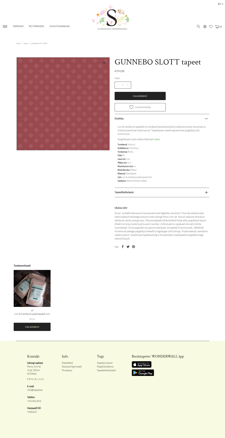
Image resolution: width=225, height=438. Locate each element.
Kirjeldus (119, 118)
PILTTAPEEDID (36, 26)
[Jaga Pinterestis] (133, 246)
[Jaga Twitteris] (128, 246)
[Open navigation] (5, 26)
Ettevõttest (67, 363)
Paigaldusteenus (105, 366)
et (219, 4)
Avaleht (18, 43)
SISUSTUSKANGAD (60, 26)
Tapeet (26, 43)
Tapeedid (18, 26)
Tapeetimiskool (104, 363)
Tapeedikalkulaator (124, 192)
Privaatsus (67, 370)
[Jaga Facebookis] (122, 246)
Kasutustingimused (72, 366)
